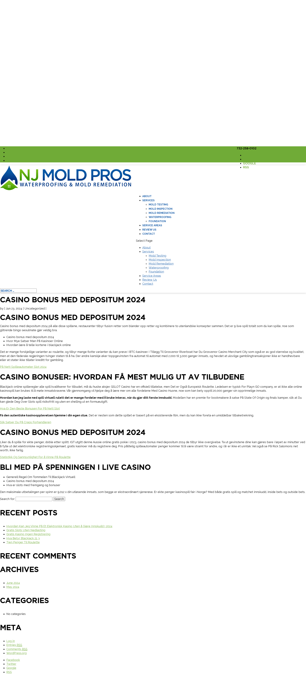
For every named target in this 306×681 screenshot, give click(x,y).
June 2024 (13, 583)
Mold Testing (158, 204)
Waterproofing (160, 217)
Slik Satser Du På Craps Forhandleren (25, 422)
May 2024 (12, 586)
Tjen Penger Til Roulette (23, 542)
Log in (10, 641)
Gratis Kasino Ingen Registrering (28, 534)
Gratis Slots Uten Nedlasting (25, 530)
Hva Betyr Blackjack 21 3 (23, 538)
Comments (16, 649)
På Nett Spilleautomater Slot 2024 (23, 366)
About (147, 196)
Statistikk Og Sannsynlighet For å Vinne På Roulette (35, 457)
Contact (148, 233)
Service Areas (152, 225)
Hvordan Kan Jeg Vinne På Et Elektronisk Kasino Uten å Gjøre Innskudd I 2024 (59, 526)
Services (148, 200)
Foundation (157, 221)
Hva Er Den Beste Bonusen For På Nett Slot (30, 408)
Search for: (7, 499)
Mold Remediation (162, 212)
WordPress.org (16, 653)
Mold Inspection (160, 208)
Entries (14, 645)
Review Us (149, 229)
